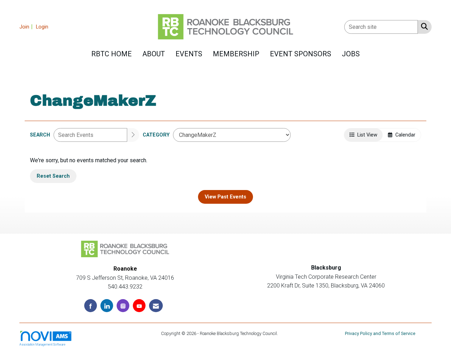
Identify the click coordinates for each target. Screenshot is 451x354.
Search (40, 135)
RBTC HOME (111, 54)
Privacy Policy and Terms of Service (380, 333)
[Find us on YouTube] (139, 305)
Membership (236, 54)
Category (156, 135)
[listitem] (27, 26)
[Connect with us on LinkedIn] (106, 305)
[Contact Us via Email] (156, 305)
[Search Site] (423, 26)
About (153, 54)
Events (188, 54)
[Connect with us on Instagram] (123, 305)
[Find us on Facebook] (90, 305)
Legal (284, 333)
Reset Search (53, 176)
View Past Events (225, 197)
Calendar (404, 135)
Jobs (351, 54)
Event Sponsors (300, 54)
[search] (133, 135)
